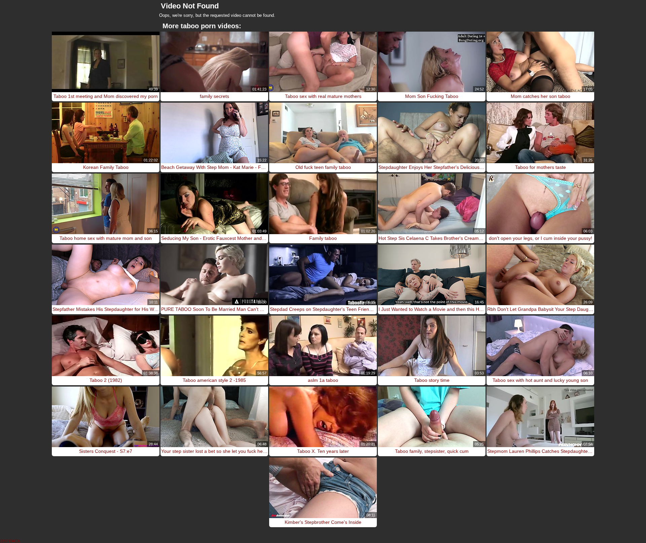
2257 (4, 541)
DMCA (14, 541)
